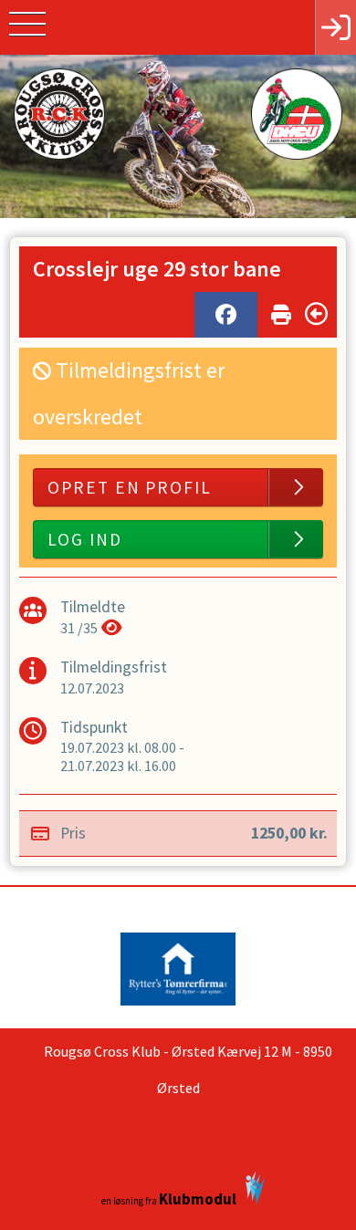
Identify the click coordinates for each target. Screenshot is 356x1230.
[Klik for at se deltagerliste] (111, 628)
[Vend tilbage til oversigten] (316, 314)
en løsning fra (168, 1199)
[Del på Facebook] (225, 315)
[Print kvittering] (281, 310)
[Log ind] (335, 27)
